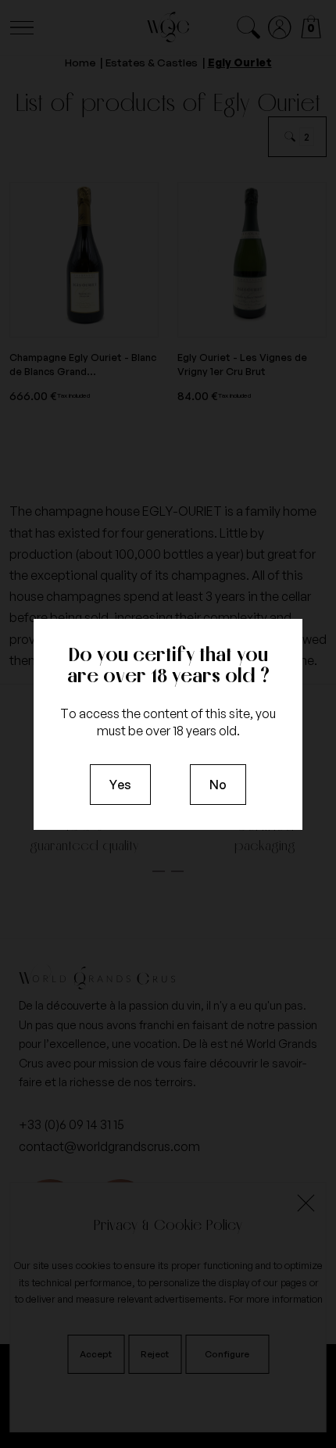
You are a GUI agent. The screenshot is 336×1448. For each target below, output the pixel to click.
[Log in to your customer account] (280, 28)
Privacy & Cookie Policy (168, 1224)
